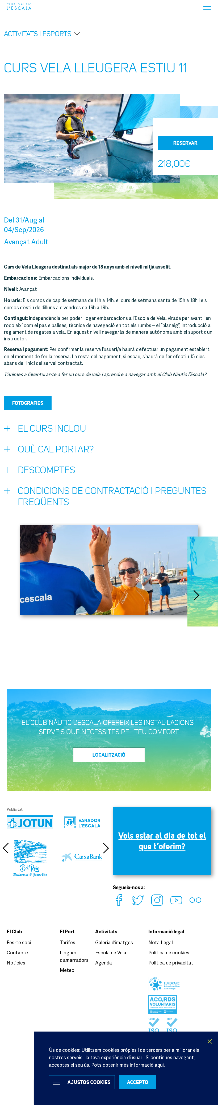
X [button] (210, 1041)
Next (197, 595)
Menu (207, 6)
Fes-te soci (19, 942)
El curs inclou (52, 428)
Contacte (17, 952)
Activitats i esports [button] (37, 34)
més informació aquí (142, 1065)
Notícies (16, 962)
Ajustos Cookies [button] (89, 1082)
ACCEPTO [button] (137, 1082)
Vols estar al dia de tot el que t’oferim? (162, 840)
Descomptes (46, 470)
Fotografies (27, 403)
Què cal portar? (56, 449)
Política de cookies (168, 952)
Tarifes (67, 942)
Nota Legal (160, 942)
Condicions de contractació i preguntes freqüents (112, 496)
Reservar (185, 143)
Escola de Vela (110, 952)
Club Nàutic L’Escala (19, 6)
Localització (109, 755)
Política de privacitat (170, 962)
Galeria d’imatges (114, 942)
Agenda (103, 962)
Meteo (67, 970)
